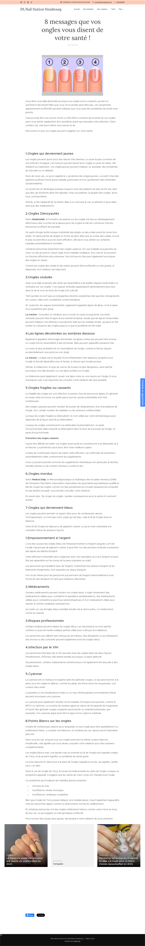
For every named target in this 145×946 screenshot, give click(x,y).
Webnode (77, 941)
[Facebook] (21, 2)
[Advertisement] (72, 891)
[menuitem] (77, 9)
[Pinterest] (28, 2)
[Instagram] (24, 2)
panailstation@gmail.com (103, 2)
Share (31, 915)
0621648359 (121, 2)
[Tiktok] (31, 2)
